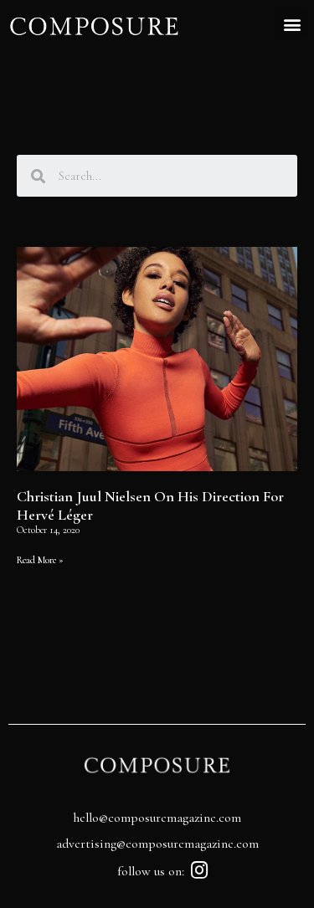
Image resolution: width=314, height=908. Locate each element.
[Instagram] (198, 870)
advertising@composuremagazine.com (157, 843)
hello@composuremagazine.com (157, 817)
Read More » (40, 560)
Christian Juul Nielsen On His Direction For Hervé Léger (150, 505)
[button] (292, 24)
